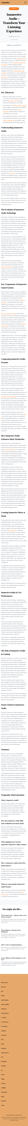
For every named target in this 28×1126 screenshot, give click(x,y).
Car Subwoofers (5, 1022)
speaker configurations (9, 120)
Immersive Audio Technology (19, 105)
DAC (2, 991)
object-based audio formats (8, 313)
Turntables (3, 1100)
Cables (2, 1105)
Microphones (4, 1092)
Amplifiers (3, 1087)
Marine (3, 995)
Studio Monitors (5, 1000)
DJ (2, 1070)
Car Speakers (4, 1026)
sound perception (13, 100)
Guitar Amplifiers (5, 1004)
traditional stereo (21, 58)
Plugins (2, 1079)
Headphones (14, 8)
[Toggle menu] (25, 2)
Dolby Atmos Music (10, 449)
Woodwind (3, 1048)
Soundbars (3, 1030)
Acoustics (3, 1083)
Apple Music (4, 77)
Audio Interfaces (5, 1013)
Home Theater (4, 982)
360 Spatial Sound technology (8, 396)
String (2, 1043)
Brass (2, 1039)
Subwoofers (3, 1008)
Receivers (3, 987)
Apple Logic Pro (12, 530)
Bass (2, 1057)
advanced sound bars (6, 267)
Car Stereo (3, 1017)
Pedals (2, 1096)
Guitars (3, 1074)
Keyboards (3, 1035)
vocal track (12, 173)
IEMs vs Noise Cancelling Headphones (11, 945)
